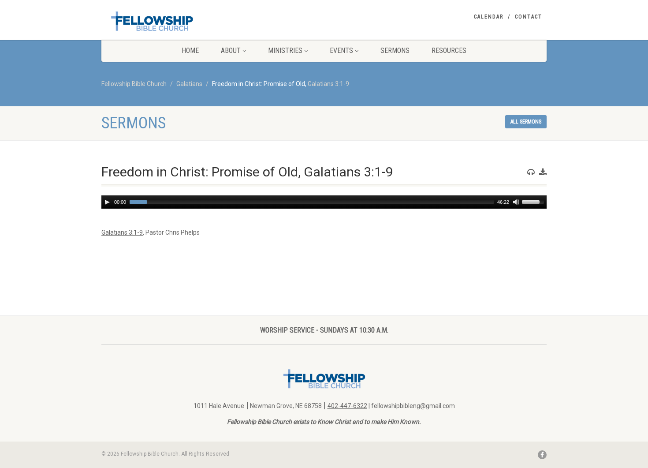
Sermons (395, 50)
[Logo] (171, 21)
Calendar (488, 17)
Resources (449, 50)
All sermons (525, 122)
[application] (324, 202)
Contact (528, 17)
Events (341, 50)
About (231, 50)
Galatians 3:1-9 (328, 83)
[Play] (107, 202)
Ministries (285, 50)
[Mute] (516, 202)
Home (190, 50)
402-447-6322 (347, 405)
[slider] (534, 201)
